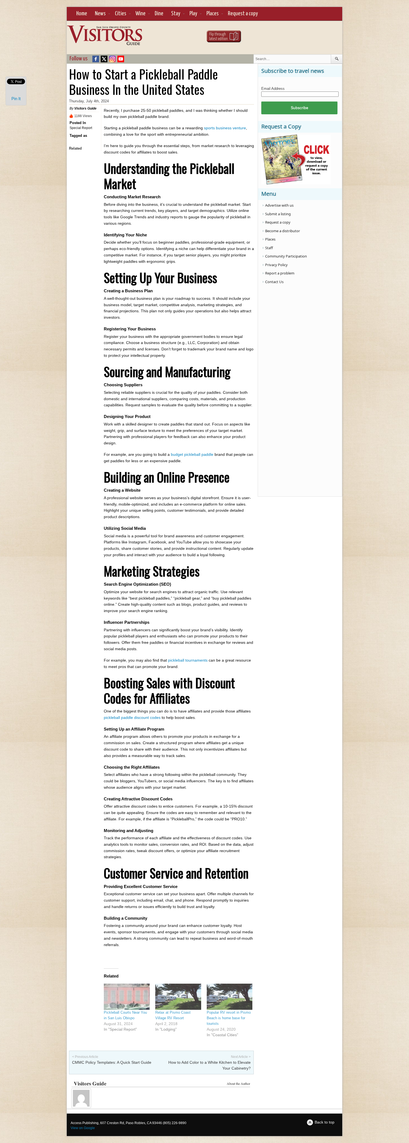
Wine (140, 13)
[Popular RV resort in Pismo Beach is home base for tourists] (230, 997)
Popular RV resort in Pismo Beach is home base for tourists (229, 1018)
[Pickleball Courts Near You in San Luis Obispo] (127, 997)
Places (212, 13)
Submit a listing (278, 213)
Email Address (273, 88)
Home (81, 13)
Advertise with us (279, 205)
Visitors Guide (85, 108)
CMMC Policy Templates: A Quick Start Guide (111, 1062)
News (100, 13)
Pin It (16, 98)
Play (193, 13)
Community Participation (286, 256)
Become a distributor (282, 230)
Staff (269, 247)
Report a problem (279, 273)
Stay (175, 13)
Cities (120, 13)
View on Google (83, 1128)
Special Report (81, 128)
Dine (159, 13)
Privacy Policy (276, 264)
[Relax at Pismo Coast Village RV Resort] (178, 997)
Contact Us (274, 281)
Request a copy (243, 13)
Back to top (324, 1122)
